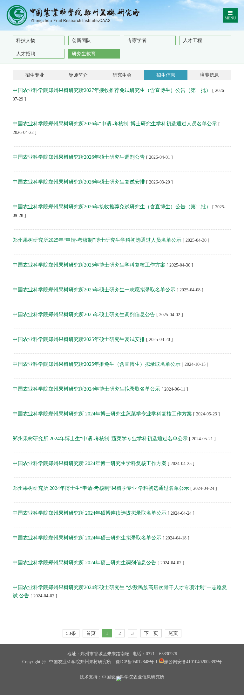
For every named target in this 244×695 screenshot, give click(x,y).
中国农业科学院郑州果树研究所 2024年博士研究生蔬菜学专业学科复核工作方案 (102, 413)
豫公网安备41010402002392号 (193, 661)
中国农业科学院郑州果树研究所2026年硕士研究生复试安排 (79, 181)
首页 (91, 633)
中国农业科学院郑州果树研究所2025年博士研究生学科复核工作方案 (89, 265)
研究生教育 (84, 53)
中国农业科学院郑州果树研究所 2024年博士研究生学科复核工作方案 (89, 463)
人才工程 (192, 40)
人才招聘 (25, 53)
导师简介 (78, 75)
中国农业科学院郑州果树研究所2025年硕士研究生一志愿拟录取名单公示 (94, 289)
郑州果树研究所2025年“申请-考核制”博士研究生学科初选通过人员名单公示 (97, 240)
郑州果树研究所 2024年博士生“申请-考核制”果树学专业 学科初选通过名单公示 (101, 488)
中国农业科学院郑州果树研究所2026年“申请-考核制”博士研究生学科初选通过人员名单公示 (115, 123)
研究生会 (122, 75)
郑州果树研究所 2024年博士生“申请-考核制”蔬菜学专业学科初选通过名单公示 (100, 438)
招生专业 (34, 75)
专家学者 (136, 40)
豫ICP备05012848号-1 (137, 661)
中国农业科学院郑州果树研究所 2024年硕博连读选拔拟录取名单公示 (89, 513)
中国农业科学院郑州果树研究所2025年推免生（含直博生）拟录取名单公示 (96, 364)
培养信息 (209, 75)
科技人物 (25, 40)
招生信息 (165, 75)
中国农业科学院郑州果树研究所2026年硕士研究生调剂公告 (79, 157)
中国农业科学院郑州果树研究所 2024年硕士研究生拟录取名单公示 (87, 537)
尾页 (173, 633)
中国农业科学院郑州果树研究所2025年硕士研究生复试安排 (79, 339)
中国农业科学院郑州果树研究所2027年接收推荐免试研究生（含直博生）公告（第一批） (112, 90)
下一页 (151, 633)
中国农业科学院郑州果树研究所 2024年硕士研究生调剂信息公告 (84, 562)
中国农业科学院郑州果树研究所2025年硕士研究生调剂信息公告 (84, 314)
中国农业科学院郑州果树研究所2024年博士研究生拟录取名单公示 (86, 389)
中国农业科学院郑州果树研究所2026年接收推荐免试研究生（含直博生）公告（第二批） (112, 206)
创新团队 (81, 40)
